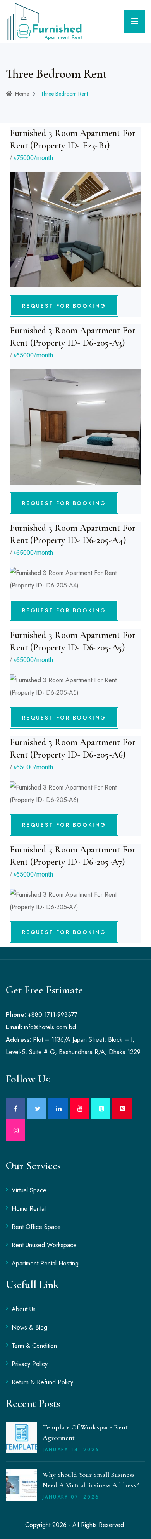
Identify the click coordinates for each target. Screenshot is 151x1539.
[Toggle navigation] (134, 21)
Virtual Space (29, 1190)
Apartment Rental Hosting (45, 1263)
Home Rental (29, 1208)
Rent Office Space (36, 1226)
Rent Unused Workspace (44, 1245)
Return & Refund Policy (42, 1382)
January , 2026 (71, 1449)
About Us (24, 1309)
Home (22, 94)
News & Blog (29, 1327)
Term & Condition (34, 1345)
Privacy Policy (30, 1363)
